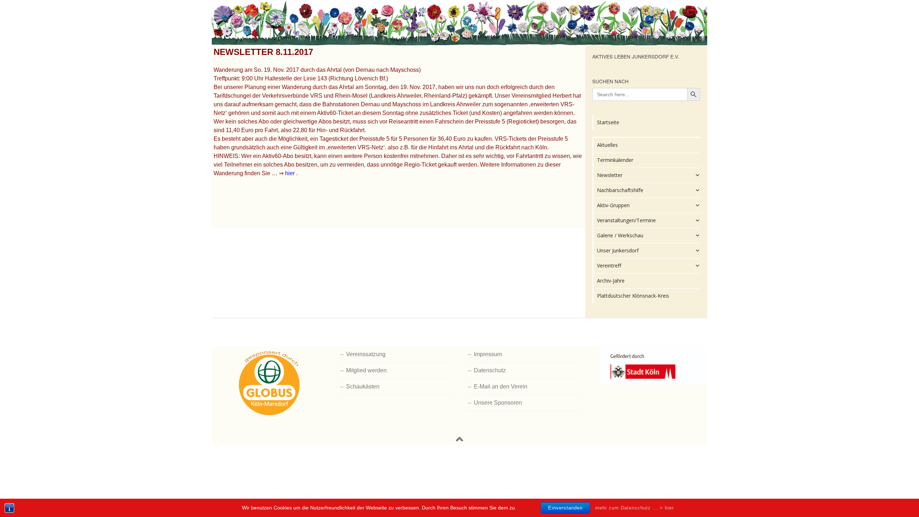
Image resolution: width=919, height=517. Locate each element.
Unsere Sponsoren (498, 403)
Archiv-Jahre (611, 280)
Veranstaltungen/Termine (626, 220)
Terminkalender (615, 160)
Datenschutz (490, 370)
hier (290, 173)
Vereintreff (609, 265)
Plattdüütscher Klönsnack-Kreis (633, 295)
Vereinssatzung (366, 354)
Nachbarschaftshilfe (620, 190)
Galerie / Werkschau (620, 235)
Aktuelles (607, 144)
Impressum (488, 354)
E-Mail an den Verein (500, 386)
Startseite (608, 122)
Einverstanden (565, 508)
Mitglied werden (366, 370)
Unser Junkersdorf (618, 250)
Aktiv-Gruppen (613, 205)
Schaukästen (362, 386)
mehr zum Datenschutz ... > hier (634, 507)
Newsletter (609, 175)
